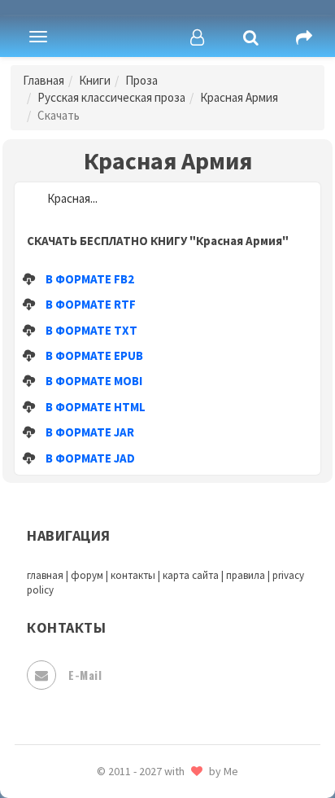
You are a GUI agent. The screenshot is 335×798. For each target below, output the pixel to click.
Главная (43, 80)
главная (45, 575)
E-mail (85, 674)
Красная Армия (239, 97)
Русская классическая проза (111, 97)
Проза (141, 80)
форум (87, 575)
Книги (95, 80)
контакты (133, 575)
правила (245, 575)
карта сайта (191, 575)
